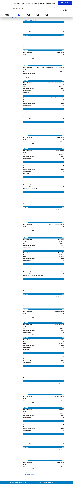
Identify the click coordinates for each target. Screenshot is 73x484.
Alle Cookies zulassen (65, 2)
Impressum (45, 482)
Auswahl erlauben (65, 5)
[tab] (43, 20)
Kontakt (39, 482)
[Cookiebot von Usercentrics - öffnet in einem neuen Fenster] (6, 15)
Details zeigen (52, 14)
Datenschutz (51, 482)
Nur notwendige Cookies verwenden (64, 10)
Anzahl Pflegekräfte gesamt (14, 17)
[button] (30, 20)
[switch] (28, 15)
